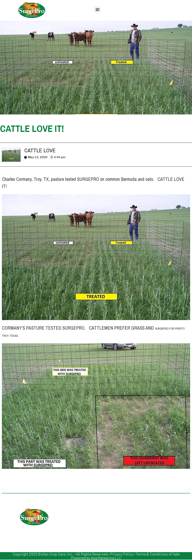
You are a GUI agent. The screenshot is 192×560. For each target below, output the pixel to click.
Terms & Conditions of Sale (158, 554)
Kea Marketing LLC (106, 557)
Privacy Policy (121, 554)
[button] (97, 9)
